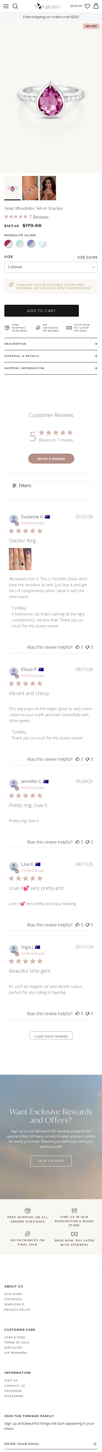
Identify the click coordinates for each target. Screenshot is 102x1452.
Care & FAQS (14, 1337)
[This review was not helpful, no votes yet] (87, 647)
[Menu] (6, 6)
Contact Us (14, 1386)
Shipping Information (24, 368)
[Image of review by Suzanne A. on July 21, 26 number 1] (20, 559)
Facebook (13, 1391)
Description (15, 344)
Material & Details (21, 356)
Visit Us (11, 1380)
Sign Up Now (51, 1161)
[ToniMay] (47, 6)
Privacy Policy (17, 1310)
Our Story (13, 1294)
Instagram (13, 1396)
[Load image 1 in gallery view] (51, 97)
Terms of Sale (16, 1342)
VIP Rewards (15, 1353)
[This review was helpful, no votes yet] (77, 647)
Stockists (13, 1299)
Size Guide (13, 1347)
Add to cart (41, 311)
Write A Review (51, 458)
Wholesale (14, 1304)
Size (8, 257)
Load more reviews (51, 1036)
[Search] (18, 6)
